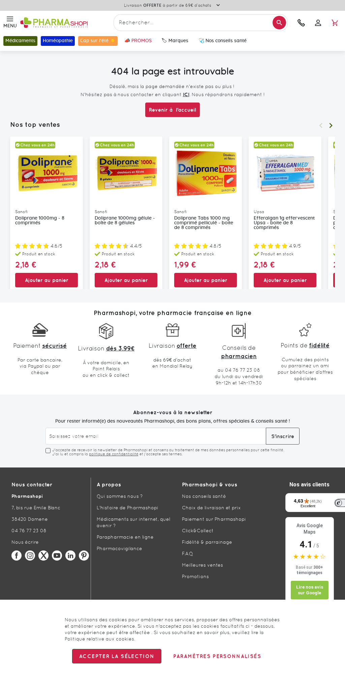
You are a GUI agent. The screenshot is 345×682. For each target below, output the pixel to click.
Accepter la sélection (116, 656)
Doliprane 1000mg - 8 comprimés (39, 220)
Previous (321, 125)
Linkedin (70, 555)
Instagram (30, 555)
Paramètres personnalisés (217, 656)
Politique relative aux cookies (99, 639)
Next (331, 125)
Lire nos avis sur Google (309, 590)
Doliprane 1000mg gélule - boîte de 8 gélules (125, 220)
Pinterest (84, 555)
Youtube (57, 555)
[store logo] (65, 22)
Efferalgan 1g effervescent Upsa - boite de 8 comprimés (284, 223)
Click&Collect (198, 530)
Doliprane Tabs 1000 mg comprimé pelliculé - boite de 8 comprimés (203, 223)
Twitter (43, 555)
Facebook (16, 555)
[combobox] (201, 22)
